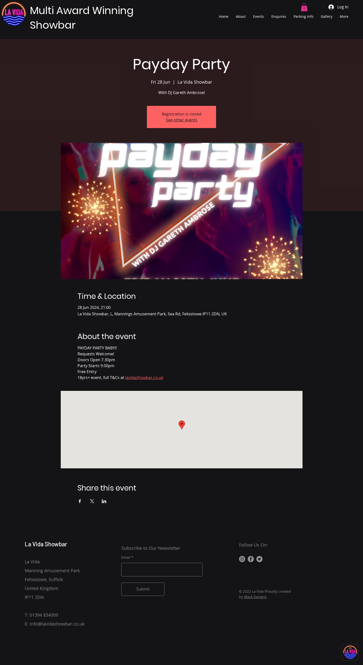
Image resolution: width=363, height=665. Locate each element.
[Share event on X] (92, 501)
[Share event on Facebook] (80, 501)
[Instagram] (242, 559)
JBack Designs (255, 596)
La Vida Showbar (46, 544)
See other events (181, 120)
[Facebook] (251, 559)
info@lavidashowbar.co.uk (57, 624)
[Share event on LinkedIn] (104, 501)
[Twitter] (259, 559)
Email (125, 557)
